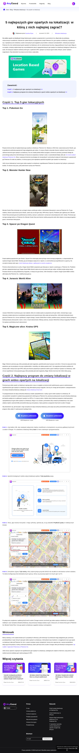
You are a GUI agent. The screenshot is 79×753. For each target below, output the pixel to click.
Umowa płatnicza (31, 711)
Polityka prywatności (31, 716)
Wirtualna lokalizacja (19, 9)
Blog (49, 3)
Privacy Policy (72, 748)
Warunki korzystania (31, 719)
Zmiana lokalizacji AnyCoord (34, 389)
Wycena (23, 3)
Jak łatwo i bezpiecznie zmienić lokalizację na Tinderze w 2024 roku (64, 676)
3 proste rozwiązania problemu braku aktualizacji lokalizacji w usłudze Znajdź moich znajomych (13, 676)
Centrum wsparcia (31, 714)
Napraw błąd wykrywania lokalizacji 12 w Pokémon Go (56, 719)
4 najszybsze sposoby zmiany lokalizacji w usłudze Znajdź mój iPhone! (55, 726)
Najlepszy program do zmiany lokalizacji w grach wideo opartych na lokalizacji (36, 92)
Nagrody (42, 3)
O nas (27, 708)
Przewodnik (32, 3)
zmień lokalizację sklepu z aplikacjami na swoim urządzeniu (35, 263)
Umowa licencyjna (31, 722)
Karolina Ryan (29, 33)
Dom (7, 9)
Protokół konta (30, 725)
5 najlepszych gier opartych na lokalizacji (24, 89)
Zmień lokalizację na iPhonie (55, 713)
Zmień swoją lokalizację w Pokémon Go (56, 709)
